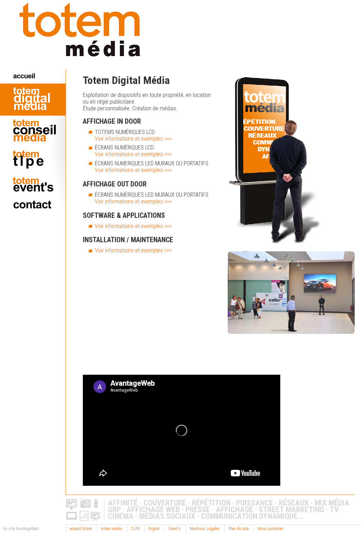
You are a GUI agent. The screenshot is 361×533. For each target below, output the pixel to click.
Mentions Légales (205, 528)
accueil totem (81, 528)
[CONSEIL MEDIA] (33, 131)
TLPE (135, 528)
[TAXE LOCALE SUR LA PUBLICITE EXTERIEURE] (33, 160)
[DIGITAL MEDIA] (33, 99)
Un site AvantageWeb (21, 528)
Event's (175, 528)
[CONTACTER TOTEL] (33, 205)
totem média (111, 528)
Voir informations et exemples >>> (133, 138)
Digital (154, 528)
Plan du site (238, 528)
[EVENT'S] (33, 185)
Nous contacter (270, 528)
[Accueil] (70, 66)
